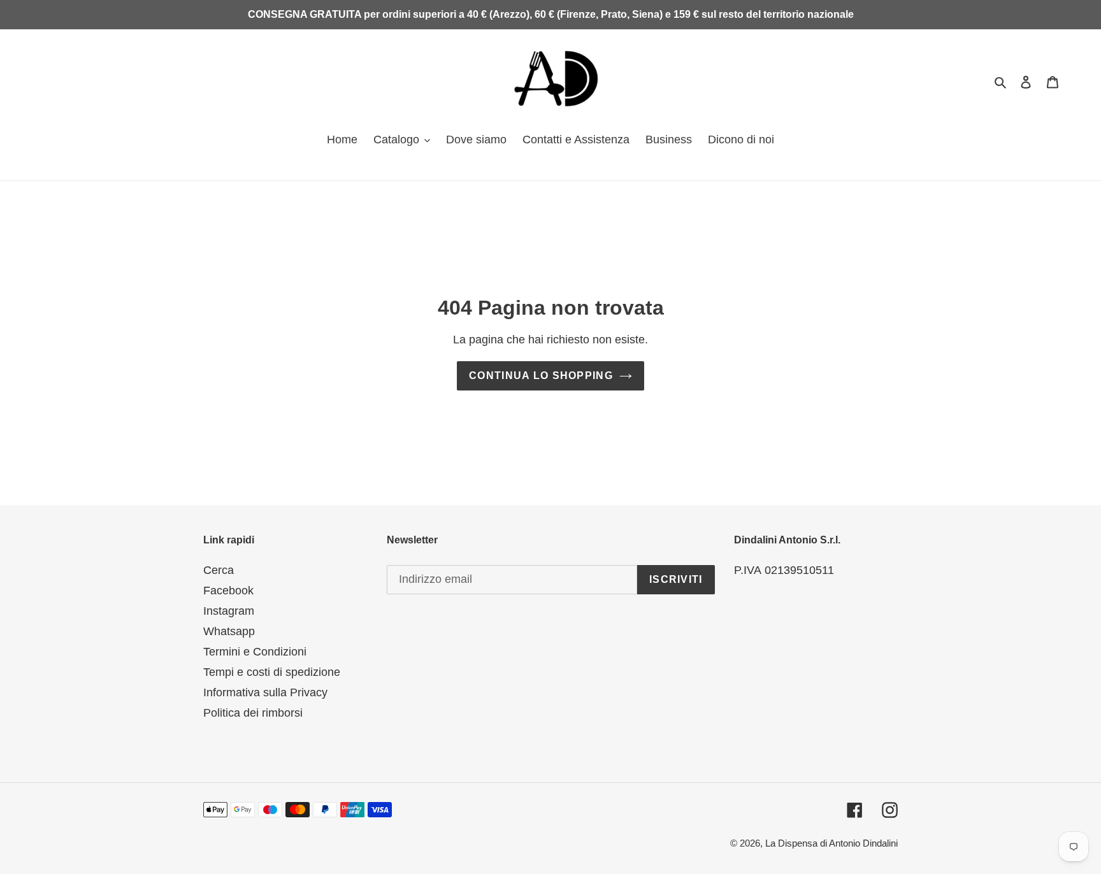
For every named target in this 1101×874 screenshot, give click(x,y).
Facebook (228, 590)
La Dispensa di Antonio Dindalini (831, 843)
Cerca (218, 570)
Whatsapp (229, 631)
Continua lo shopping (541, 375)
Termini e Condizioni (254, 651)
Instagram (228, 611)
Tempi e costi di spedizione (271, 672)
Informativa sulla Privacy (265, 692)
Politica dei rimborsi (253, 712)
